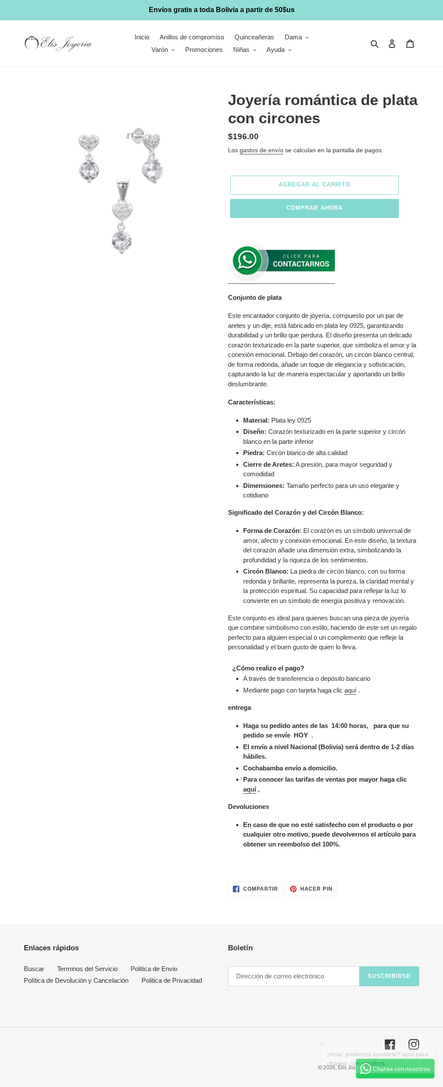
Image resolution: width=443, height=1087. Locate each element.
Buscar (34, 968)
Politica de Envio (154, 968)
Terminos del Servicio (87, 968)
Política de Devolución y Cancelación (76, 980)
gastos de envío (261, 150)
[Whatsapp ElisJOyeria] (281, 280)
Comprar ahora (314, 208)
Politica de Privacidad (171, 980)
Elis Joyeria (351, 1068)
